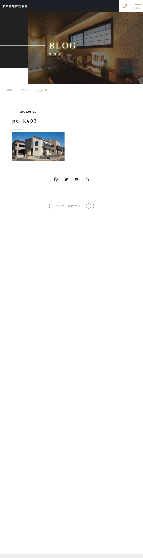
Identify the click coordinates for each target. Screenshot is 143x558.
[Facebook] (55, 180)
